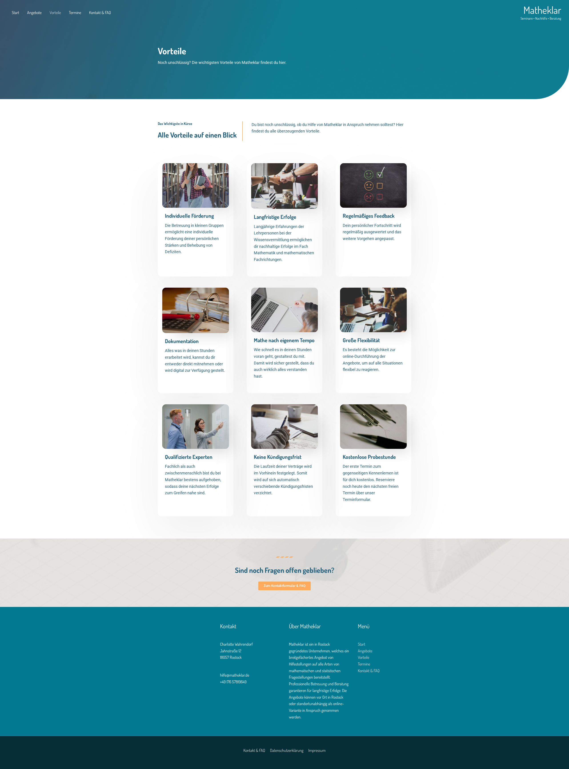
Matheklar (542, 10)
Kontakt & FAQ (100, 12)
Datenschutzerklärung (286, 750)
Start (15, 12)
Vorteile (55, 12)
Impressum (317, 750)
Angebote (34, 12)
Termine (75, 12)
